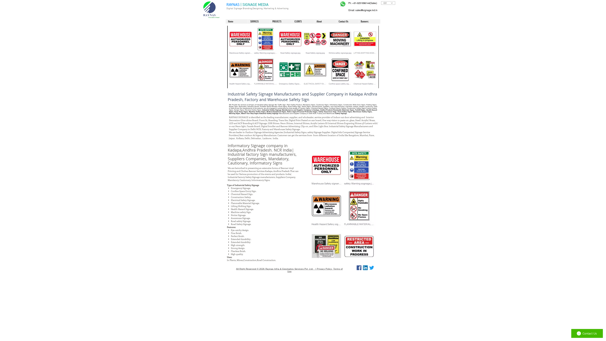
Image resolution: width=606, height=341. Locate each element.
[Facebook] (359, 267)
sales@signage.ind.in (366, 10)
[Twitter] (371, 267)
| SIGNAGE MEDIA (254, 5)
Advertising (282, 8)
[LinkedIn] (365, 267)
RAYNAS (233, 5)
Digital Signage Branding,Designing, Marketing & (251, 8)
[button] (303, 57)
